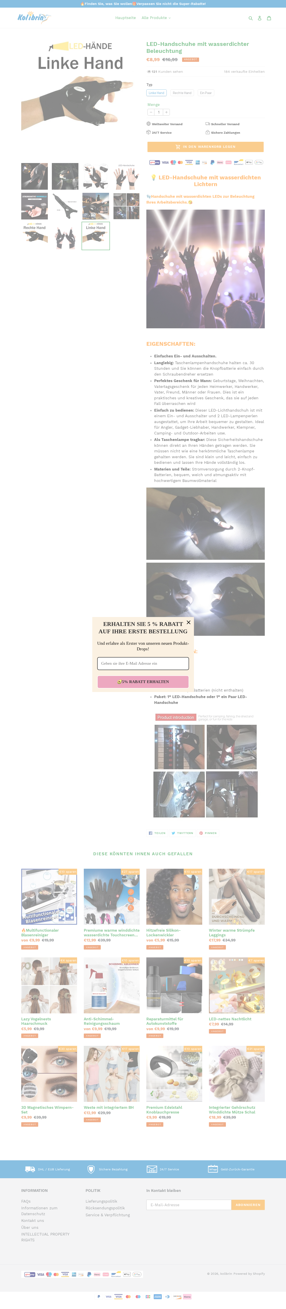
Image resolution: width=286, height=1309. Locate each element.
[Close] (188, 622)
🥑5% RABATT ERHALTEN (143, 681)
